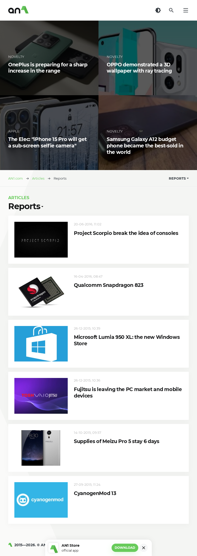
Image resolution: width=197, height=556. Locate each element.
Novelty (16, 57)
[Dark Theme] (158, 10)
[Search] (171, 10)
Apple (13, 131)
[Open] (41, 206)
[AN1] (11, 545)
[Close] (144, 548)
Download (125, 548)
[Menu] (186, 10)
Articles (18, 197)
